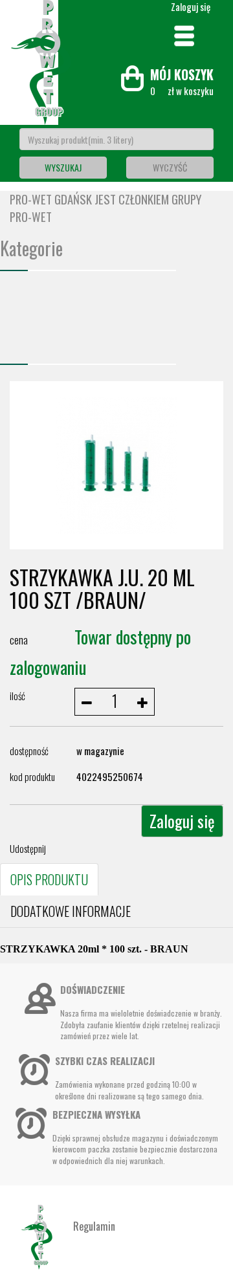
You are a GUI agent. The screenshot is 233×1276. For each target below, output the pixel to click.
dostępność (29, 750)
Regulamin (94, 1226)
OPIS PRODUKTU (49, 879)
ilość (17, 695)
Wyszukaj (63, 167)
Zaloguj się (182, 821)
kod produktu (32, 776)
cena (19, 640)
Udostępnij (28, 848)
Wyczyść (170, 167)
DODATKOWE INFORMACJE (70, 911)
